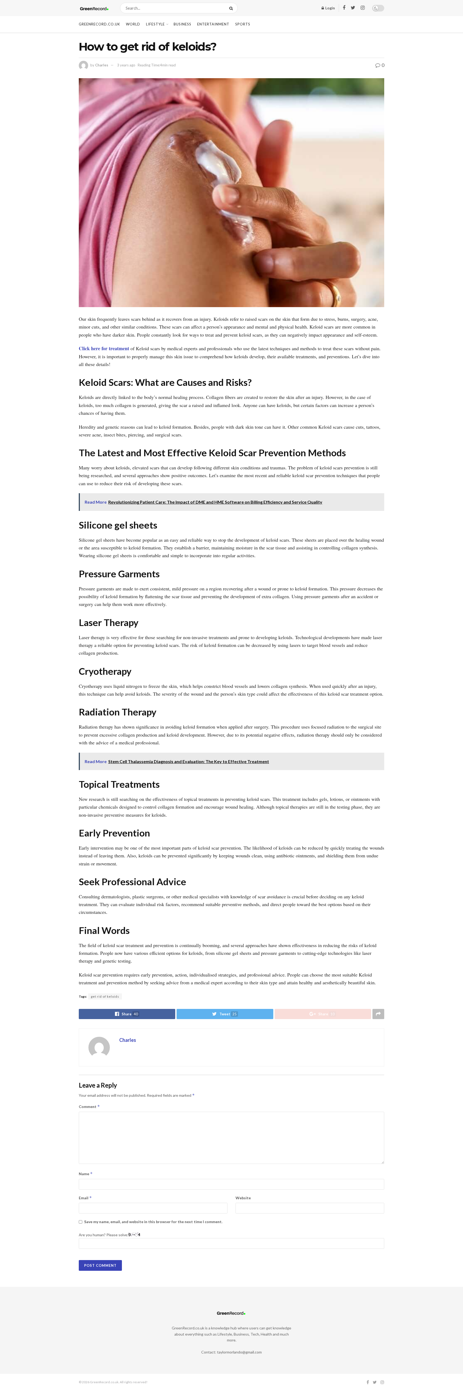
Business (182, 24)
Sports (242, 24)
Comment (89, 1106)
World (133, 24)
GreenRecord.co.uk (99, 24)
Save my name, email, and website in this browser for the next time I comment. (153, 1221)
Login (329, 8)
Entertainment (213, 24)
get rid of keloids (105, 996)
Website (243, 1198)
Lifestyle (155, 24)
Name (86, 1173)
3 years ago (126, 65)
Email (85, 1197)
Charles (101, 65)
